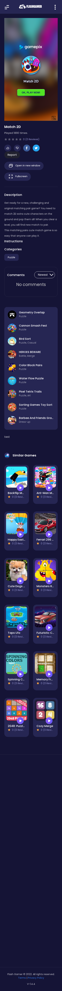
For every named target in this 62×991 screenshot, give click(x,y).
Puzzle (11, 257)
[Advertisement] (31, 796)
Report (12, 155)
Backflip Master (18, 493)
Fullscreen (21, 176)
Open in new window (27, 165)
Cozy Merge (45, 726)
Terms (22, 978)
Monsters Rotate (48, 586)
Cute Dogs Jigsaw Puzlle (25, 586)
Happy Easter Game (22, 540)
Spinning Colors (19, 679)
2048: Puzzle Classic (22, 726)
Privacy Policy (36, 978)
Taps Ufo (14, 633)
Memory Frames (48, 679)
